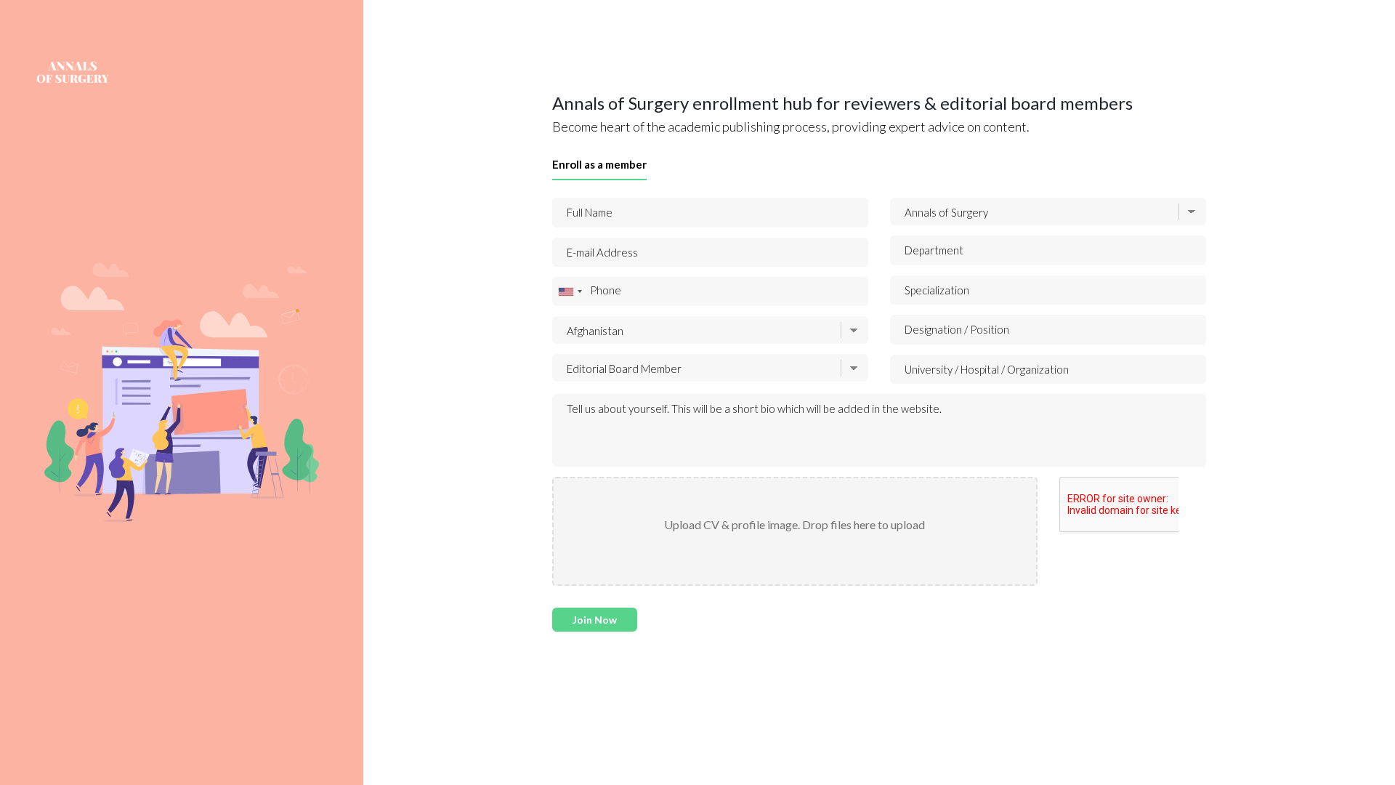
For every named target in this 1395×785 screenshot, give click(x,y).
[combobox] (569, 291)
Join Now (595, 619)
